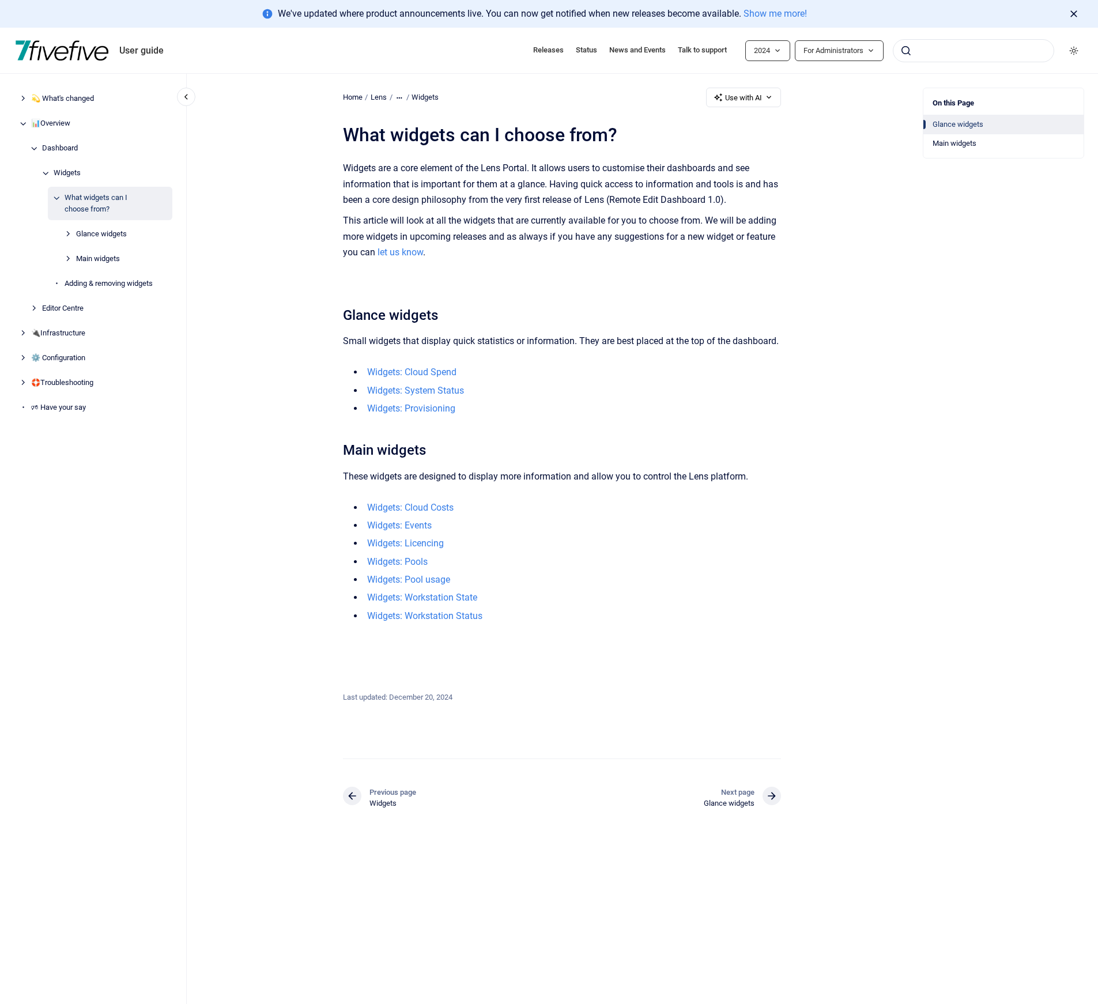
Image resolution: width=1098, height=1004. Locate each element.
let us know (400, 252)
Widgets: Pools (397, 561)
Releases (548, 50)
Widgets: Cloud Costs (410, 507)
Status (586, 50)
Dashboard (60, 148)
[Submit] (906, 50)
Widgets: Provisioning (411, 408)
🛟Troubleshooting (62, 382)
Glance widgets (101, 233)
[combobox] (973, 51)
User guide (141, 50)
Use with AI (743, 97)
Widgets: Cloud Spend (411, 372)
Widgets (67, 173)
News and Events (637, 50)
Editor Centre (63, 308)
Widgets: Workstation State (422, 597)
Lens (379, 97)
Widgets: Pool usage (408, 579)
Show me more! (775, 13)
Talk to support (702, 50)
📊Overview (50, 123)
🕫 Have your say (58, 407)
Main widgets (98, 258)
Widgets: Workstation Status (424, 615)
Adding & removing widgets (109, 283)
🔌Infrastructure (58, 333)
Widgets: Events (399, 525)
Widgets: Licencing (405, 543)
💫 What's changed (62, 99)
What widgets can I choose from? (96, 204)
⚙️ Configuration (58, 357)
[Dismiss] (1074, 14)
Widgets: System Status (415, 390)
